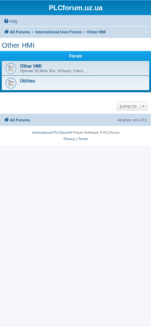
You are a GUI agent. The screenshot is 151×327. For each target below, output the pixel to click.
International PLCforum (51, 132)
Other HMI (18, 45)
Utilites (27, 81)
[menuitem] (11, 21)
